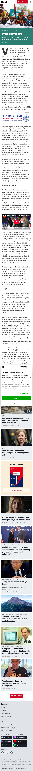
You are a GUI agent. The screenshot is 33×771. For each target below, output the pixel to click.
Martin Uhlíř (5, 42)
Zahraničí (4, 515)
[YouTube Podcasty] (20, 741)
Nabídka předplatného (7, 716)
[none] (30, 24)
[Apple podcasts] (20, 737)
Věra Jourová (5, 458)
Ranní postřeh (7, 448)
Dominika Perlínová (6, 591)
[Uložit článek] (21, 24)
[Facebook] (2, 754)
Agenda (4, 30)
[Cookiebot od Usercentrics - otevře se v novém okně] (20, 367)
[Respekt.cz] (4, 2)
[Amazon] (6, 745)
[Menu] (30, 2)
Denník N (10, 425)
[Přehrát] (25, 411)
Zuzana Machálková (7, 557)
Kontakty (3, 710)
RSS (2, 722)
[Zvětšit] (16, 16)
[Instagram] (11, 754)
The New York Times (13, 522)
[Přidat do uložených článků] (29, 411)
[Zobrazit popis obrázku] (26, 24)
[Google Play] (6, 741)
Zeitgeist (11, 646)
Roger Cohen (5, 522)
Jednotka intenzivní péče (16, 614)
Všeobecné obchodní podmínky (10, 725)
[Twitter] (7, 754)
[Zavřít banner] (30, 367)
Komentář (6, 415)
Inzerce (3, 719)
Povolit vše (16, 398)
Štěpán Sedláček (6, 656)
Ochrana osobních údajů (8, 728)
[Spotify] (20, 745)
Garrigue (12, 579)
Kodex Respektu (5, 713)
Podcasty (6, 545)
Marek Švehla (5, 688)
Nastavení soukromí (6, 731)
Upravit (16, 403)
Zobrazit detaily (23, 393)
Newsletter (6, 579)
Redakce (3, 707)
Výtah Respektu (12, 545)
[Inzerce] (16, 118)
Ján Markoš (5, 425)
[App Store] (6, 737)
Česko (3, 678)
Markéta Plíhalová (6, 624)
